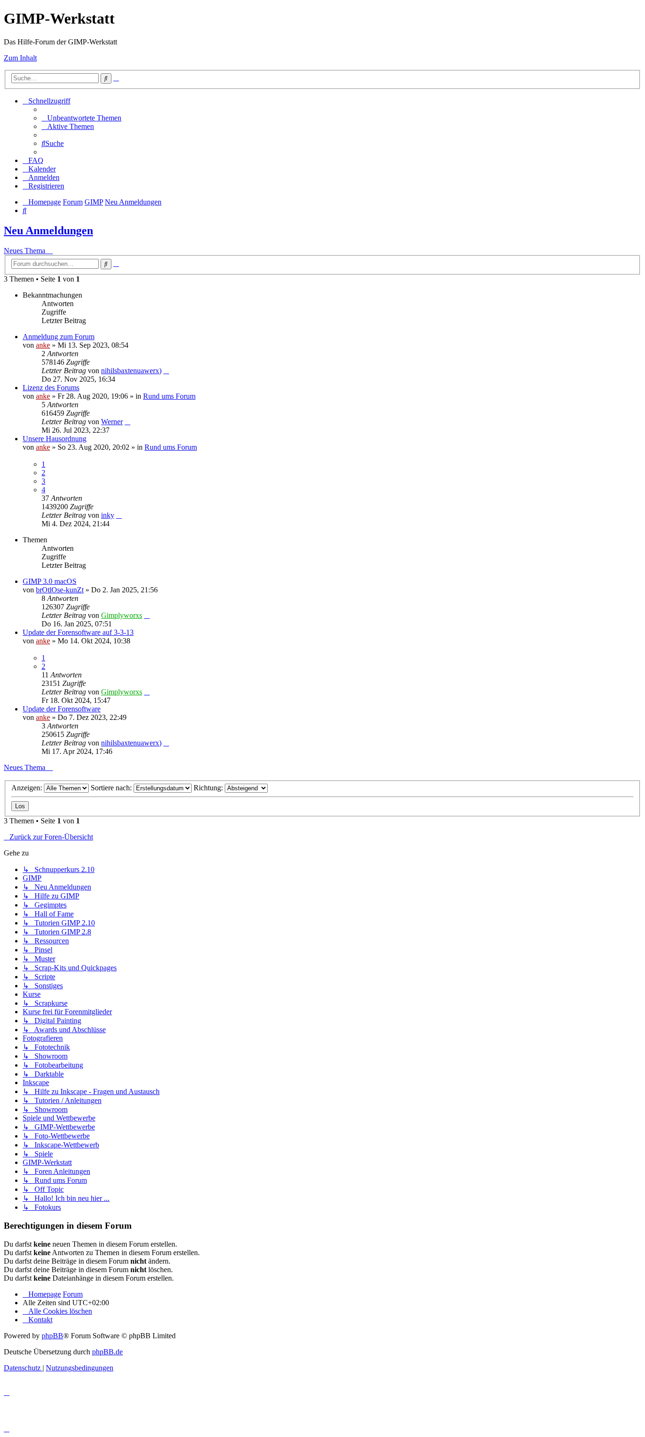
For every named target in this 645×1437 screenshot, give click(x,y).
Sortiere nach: (112, 788)
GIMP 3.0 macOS (49, 581)
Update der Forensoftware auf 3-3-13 (78, 632)
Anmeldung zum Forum (58, 337)
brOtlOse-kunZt (60, 590)
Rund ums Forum (169, 396)
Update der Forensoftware (62, 709)
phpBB (52, 1336)
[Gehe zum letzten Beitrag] (166, 371)
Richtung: (209, 788)
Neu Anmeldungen (48, 230)
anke (43, 345)
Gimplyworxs (121, 615)
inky (107, 515)
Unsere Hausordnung (54, 439)
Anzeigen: (27, 788)
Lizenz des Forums (51, 388)
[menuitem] (81, 118)
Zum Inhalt (20, 58)
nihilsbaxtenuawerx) (131, 371)
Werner (112, 422)
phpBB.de (107, 1352)
